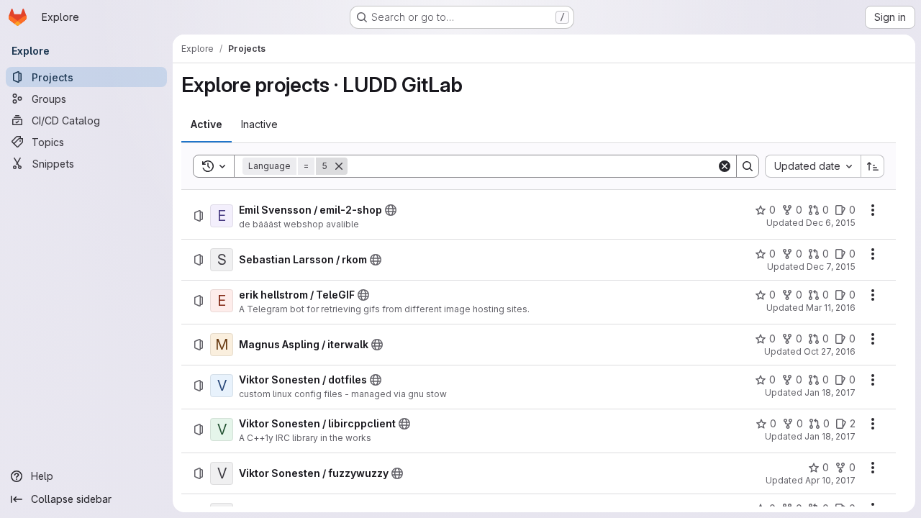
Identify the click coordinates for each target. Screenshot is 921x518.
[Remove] (339, 166)
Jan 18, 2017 (830, 392)
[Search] (747, 166)
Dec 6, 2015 (831, 222)
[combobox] (813, 166)
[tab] (206, 124)
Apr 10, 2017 (830, 480)
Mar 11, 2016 (831, 307)
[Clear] (724, 166)
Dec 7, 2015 (831, 266)
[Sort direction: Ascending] (872, 166)
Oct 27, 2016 (830, 351)
